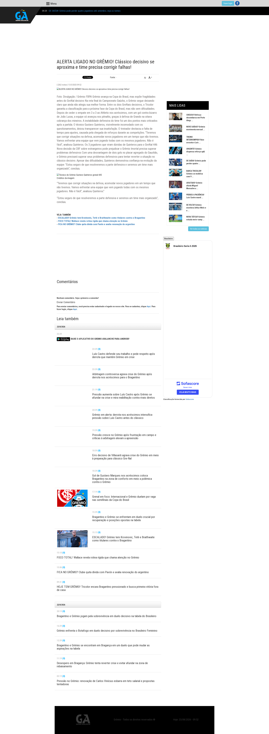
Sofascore (190, 399)
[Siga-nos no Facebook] (237, 3)
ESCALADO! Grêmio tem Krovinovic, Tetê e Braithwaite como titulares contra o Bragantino (101, 218)
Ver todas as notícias (198, 229)
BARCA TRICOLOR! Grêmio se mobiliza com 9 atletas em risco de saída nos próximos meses (91, 10)
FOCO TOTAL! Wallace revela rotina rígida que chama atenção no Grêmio (93, 221)
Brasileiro (168, 238)
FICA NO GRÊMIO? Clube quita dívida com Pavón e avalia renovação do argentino (96, 224)
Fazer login (228, 3)
